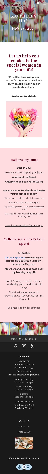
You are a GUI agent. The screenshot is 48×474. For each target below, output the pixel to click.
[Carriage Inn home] (13, 6)
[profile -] (38, 3)
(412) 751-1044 (24, 371)
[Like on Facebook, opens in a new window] (15, 347)
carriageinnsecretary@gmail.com (24, 375)
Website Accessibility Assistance (24, 458)
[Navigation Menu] (44, 4)
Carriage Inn (24, 443)
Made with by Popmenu (19, 338)
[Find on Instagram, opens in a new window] (24, 347)
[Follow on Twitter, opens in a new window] (32, 347)
